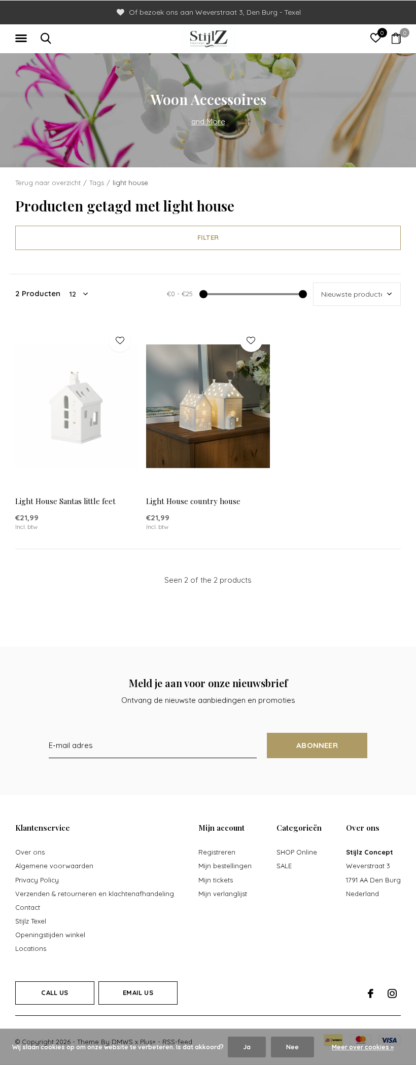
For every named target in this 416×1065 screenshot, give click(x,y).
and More (208, 121)
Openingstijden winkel (50, 935)
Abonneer (317, 745)
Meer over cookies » (363, 1047)
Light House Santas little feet (65, 501)
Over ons (30, 852)
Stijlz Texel (30, 921)
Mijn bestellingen (225, 866)
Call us (54, 992)
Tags (96, 183)
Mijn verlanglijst (222, 894)
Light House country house (193, 501)
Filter (208, 237)
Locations (30, 948)
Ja (247, 1047)
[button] (22, 38)
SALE (284, 866)
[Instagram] (392, 993)
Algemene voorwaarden (54, 866)
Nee (292, 1047)
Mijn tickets (215, 880)
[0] (396, 38)
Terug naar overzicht (48, 183)
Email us (138, 992)
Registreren (216, 852)
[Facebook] (370, 993)
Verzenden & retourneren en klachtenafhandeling (94, 894)
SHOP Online (296, 852)
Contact (27, 907)
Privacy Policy (37, 880)
